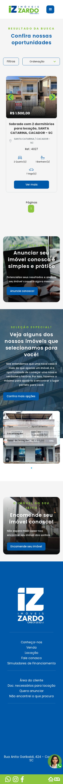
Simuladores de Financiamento (31, 663)
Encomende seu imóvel (26, 546)
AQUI (21, 766)
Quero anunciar (31, 691)
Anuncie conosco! (22, 291)
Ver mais (32, 184)
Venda (31, 647)
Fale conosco (31, 658)
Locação (31, 653)
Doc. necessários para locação (31, 685)
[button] (41, 61)
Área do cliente (31, 680)
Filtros (11, 61)
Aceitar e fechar (31, 774)
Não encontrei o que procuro (31, 696)
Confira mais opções (21, 396)
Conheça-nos (31, 642)
